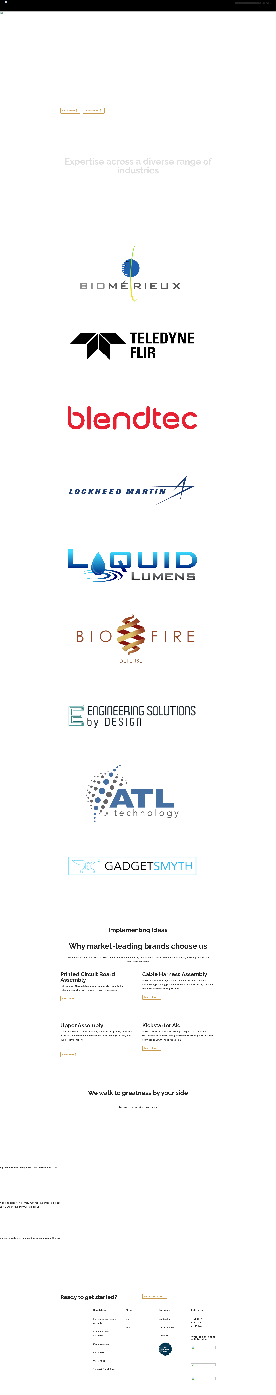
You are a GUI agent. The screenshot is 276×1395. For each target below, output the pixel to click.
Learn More (68, 998)
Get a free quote (153, 1296)
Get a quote (68, 110)
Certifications (92, 110)
